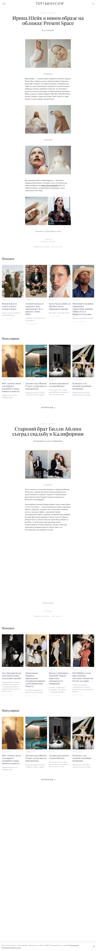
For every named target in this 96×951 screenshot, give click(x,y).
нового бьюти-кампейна (49, 185)
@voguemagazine (48, 603)
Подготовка (7, 379)
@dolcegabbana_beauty (53, 231)
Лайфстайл (30, 379)
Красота (52, 379)
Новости (5, 299)
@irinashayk (48, 74)
